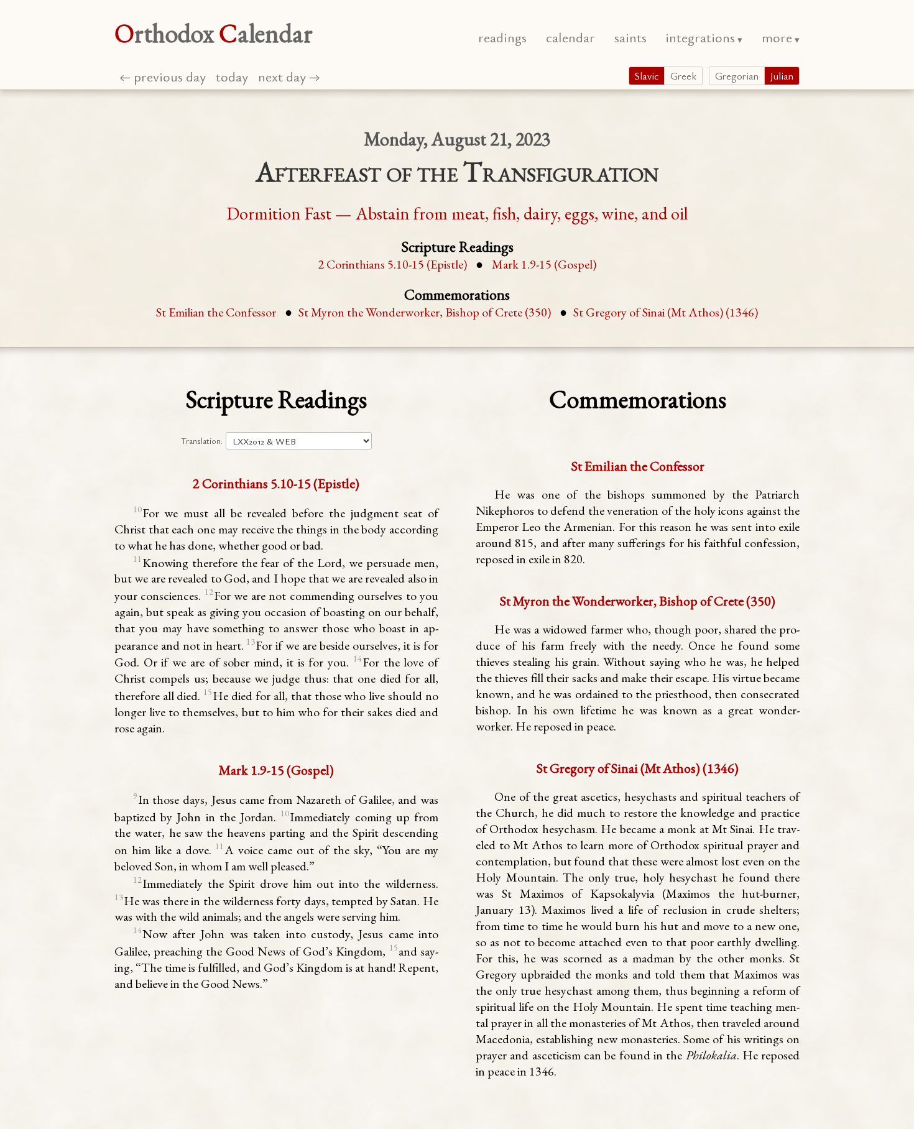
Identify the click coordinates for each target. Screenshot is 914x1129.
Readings (502, 37)
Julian (781, 76)
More (777, 37)
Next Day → (289, 76)
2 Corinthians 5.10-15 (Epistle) (393, 264)
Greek (683, 76)
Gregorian (737, 76)
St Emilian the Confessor (216, 312)
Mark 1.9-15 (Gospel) (544, 264)
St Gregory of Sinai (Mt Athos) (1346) (665, 312)
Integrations (700, 37)
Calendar (570, 37)
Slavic (646, 76)
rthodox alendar (213, 33)
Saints (630, 37)
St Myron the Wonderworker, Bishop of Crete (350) (424, 312)
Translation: (202, 440)
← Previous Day (162, 76)
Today (232, 76)
